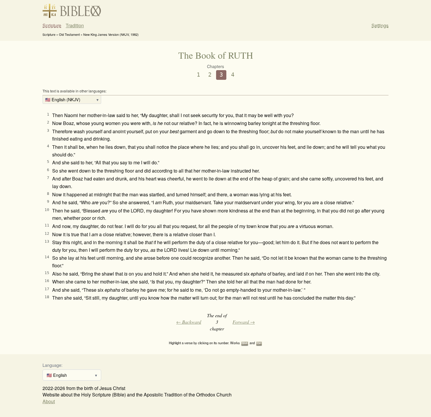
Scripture (52, 25)
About (49, 401)
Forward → (244, 322)
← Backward (188, 322)
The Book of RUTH (215, 55)
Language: (52, 365)
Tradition (75, 25)
